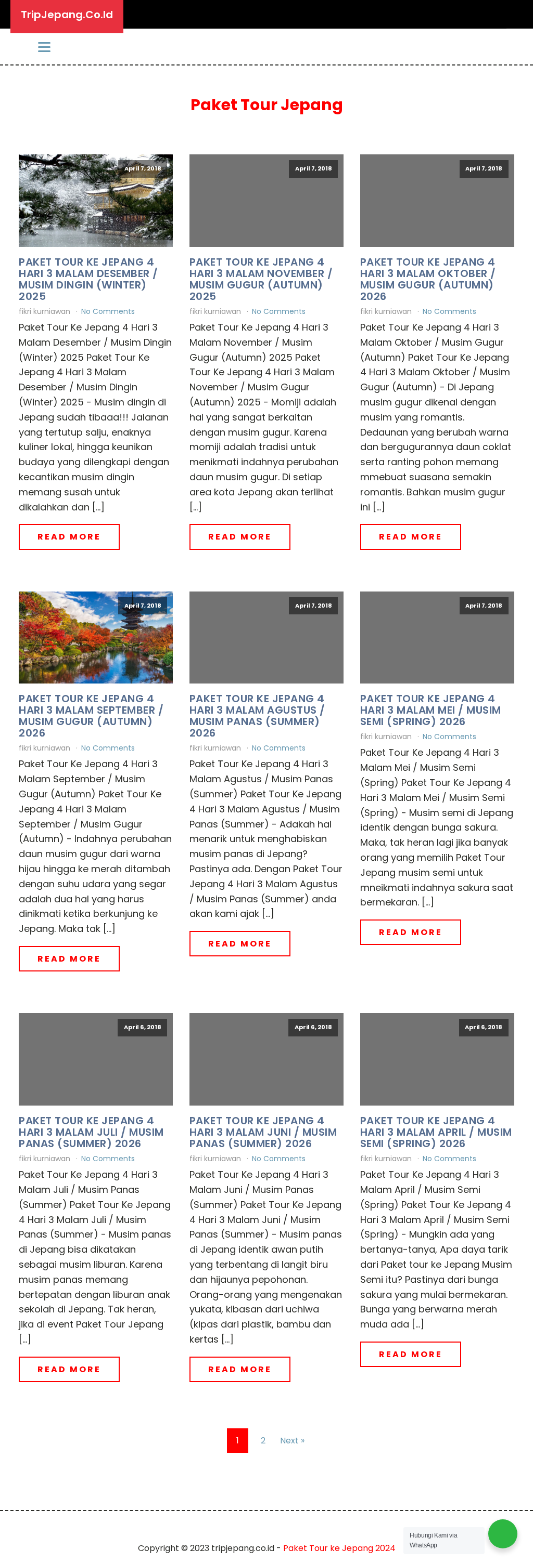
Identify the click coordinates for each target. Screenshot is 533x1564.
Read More (69, 537)
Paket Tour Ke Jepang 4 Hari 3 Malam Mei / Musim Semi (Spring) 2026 (430, 710)
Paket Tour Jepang (267, 105)
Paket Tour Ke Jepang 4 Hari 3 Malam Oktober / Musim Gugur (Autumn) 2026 (428, 279)
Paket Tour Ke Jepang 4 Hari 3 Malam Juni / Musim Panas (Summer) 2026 (263, 1132)
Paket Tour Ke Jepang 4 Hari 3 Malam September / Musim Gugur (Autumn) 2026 (91, 716)
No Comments (108, 311)
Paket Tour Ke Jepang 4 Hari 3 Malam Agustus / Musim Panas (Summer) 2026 (257, 716)
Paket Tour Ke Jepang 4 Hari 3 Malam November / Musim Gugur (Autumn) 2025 (261, 279)
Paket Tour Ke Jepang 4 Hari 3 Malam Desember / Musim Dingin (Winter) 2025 (88, 279)
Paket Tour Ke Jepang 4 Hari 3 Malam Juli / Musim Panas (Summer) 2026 (91, 1132)
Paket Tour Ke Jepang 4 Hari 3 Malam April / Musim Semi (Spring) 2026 (436, 1132)
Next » (292, 1441)
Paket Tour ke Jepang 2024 (339, 1548)
